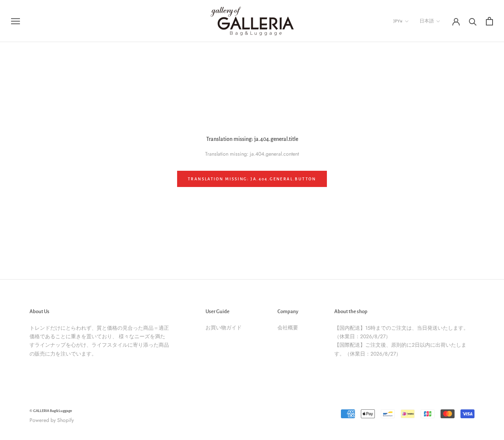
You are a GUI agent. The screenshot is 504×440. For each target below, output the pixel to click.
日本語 (427, 21)
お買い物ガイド (224, 327)
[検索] (473, 21)
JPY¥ (398, 21)
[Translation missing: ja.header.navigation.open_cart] (489, 21)
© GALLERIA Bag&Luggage (51, 411)
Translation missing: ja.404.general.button (252, 179)
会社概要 (287, 327)
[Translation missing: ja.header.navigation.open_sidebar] (15, 21)
